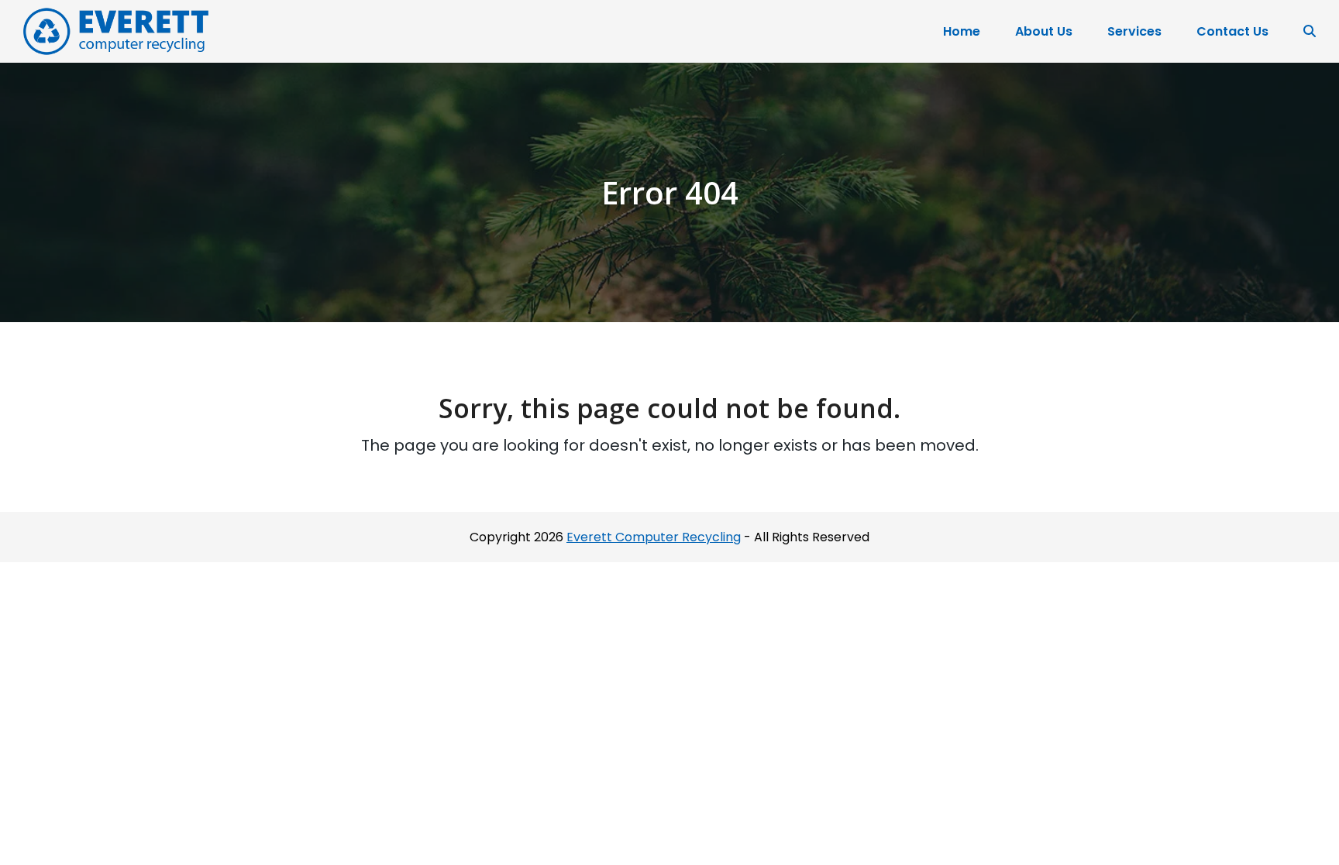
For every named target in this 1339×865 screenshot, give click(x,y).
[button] (1309, 31)
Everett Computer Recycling (653, 537)
